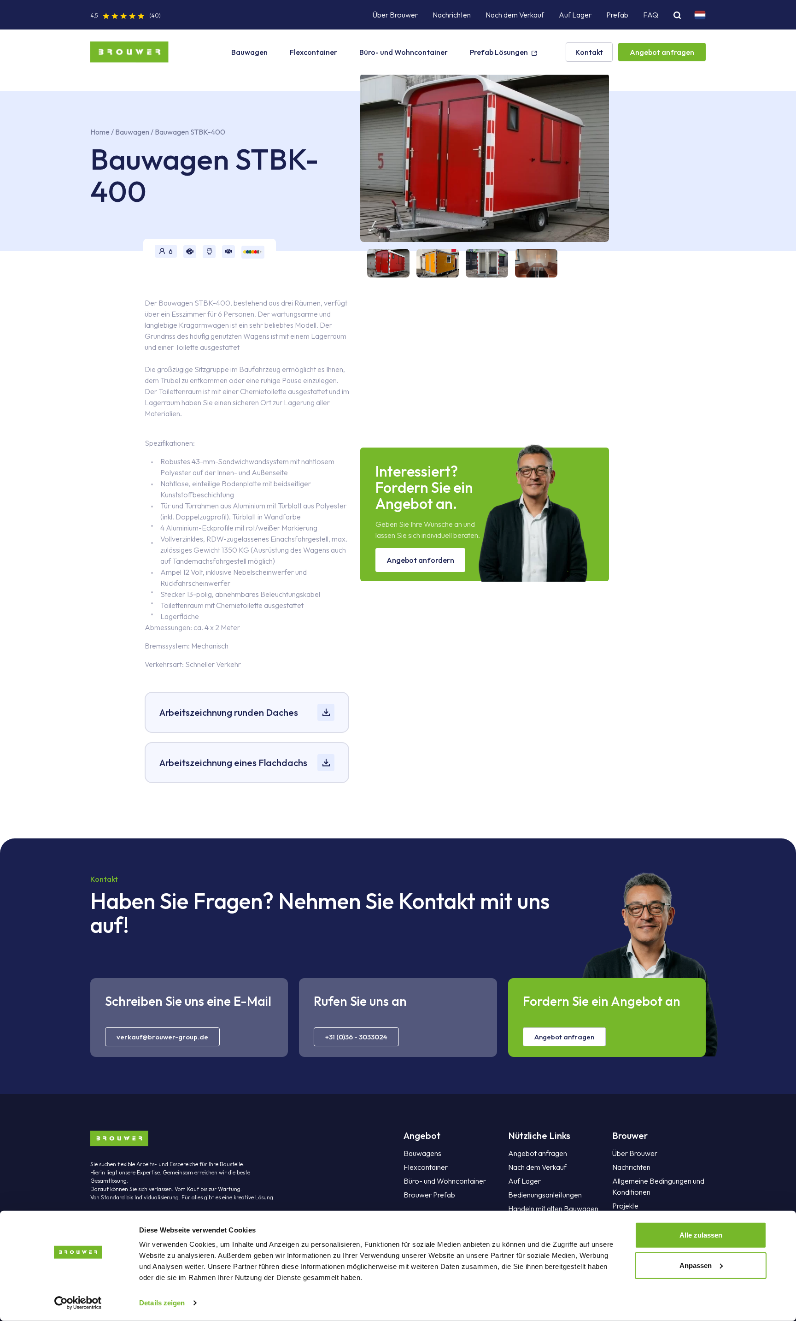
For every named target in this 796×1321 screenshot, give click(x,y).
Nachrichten (452, 14)
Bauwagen (249, 52)
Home (100, 131)
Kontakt (589, 52)
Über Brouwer (395, 14)
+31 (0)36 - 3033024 (356, 1036)
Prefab (617, 14)
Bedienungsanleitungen (545, 1194)
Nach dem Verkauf (515, 14)
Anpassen (695, 1265)
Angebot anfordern (420, 560)
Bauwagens (422, 1153)
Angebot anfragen (662, 52)
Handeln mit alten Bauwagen (553, 1208)
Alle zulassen (700, 1235)
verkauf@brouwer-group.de (162, 1036)
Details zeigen (162, 1303)
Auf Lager (575, 14)
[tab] (385, 263)
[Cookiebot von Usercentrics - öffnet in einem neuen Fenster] (78, 1303)
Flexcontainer (313, 52)
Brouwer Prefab (429, 1194)
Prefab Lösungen (499, 52)
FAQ (650, 14)
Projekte (625, 1205)
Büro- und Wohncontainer (403, 52)
